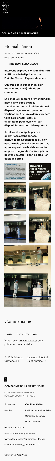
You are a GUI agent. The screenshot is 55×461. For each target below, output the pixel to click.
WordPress (21, 455)
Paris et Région (17, 57)
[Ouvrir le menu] (51, 33)
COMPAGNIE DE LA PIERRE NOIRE (24, 386)
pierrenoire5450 (32, 53)
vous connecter (28, 340)
